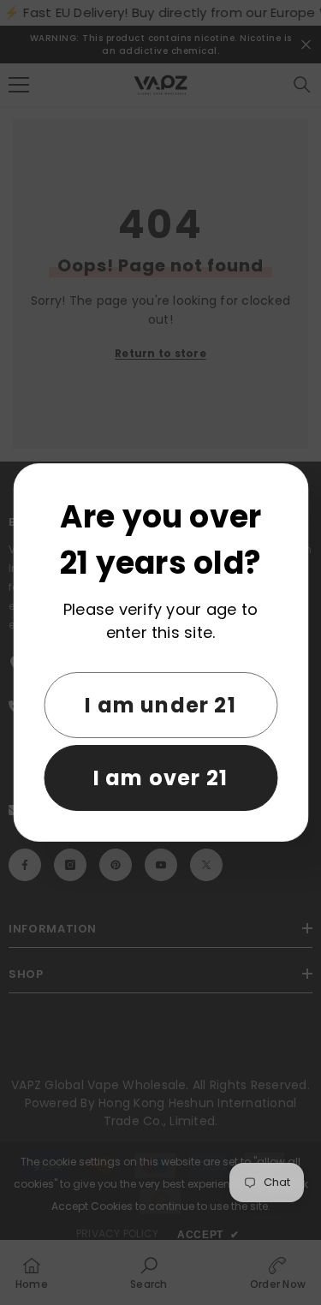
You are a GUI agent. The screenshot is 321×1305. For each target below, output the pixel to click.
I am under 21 (160, 705)
